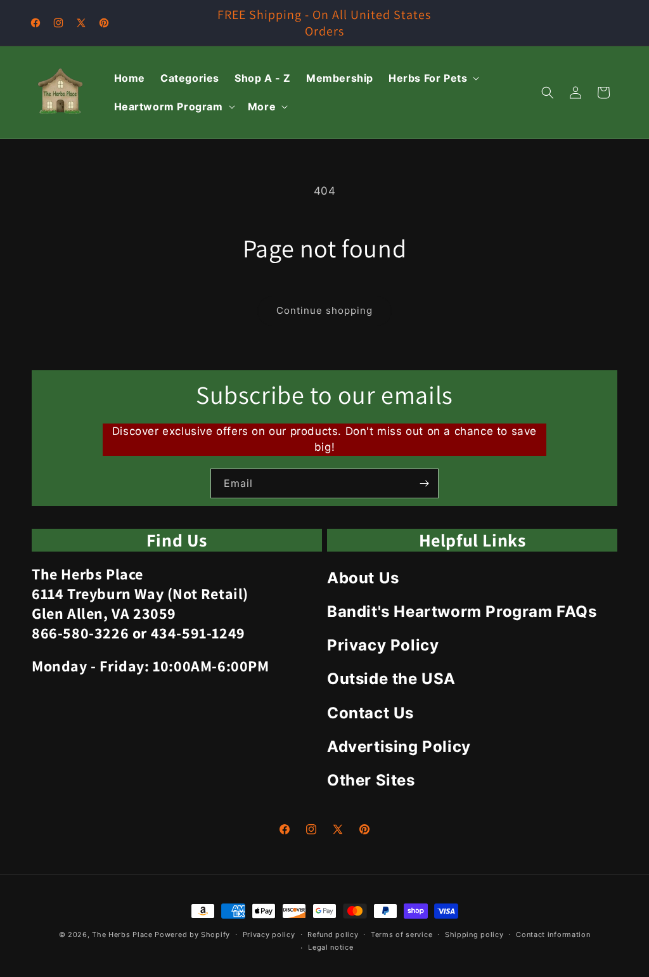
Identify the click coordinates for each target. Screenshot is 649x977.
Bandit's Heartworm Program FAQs (462, 611)
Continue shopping (324, 310)
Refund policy (332, 934)
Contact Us (370, 713)
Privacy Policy (383, 645)
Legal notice (330, 947)
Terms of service (401, 934)
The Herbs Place (122, 934)
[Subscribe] (424, 483)
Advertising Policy (399, 746)
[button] (432, 78)
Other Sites (371, 780)
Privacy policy (269, 934)
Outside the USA (391, 679)
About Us (363, 578)
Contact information (553, 934)
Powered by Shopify (192, 934)
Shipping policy (474, 934)
